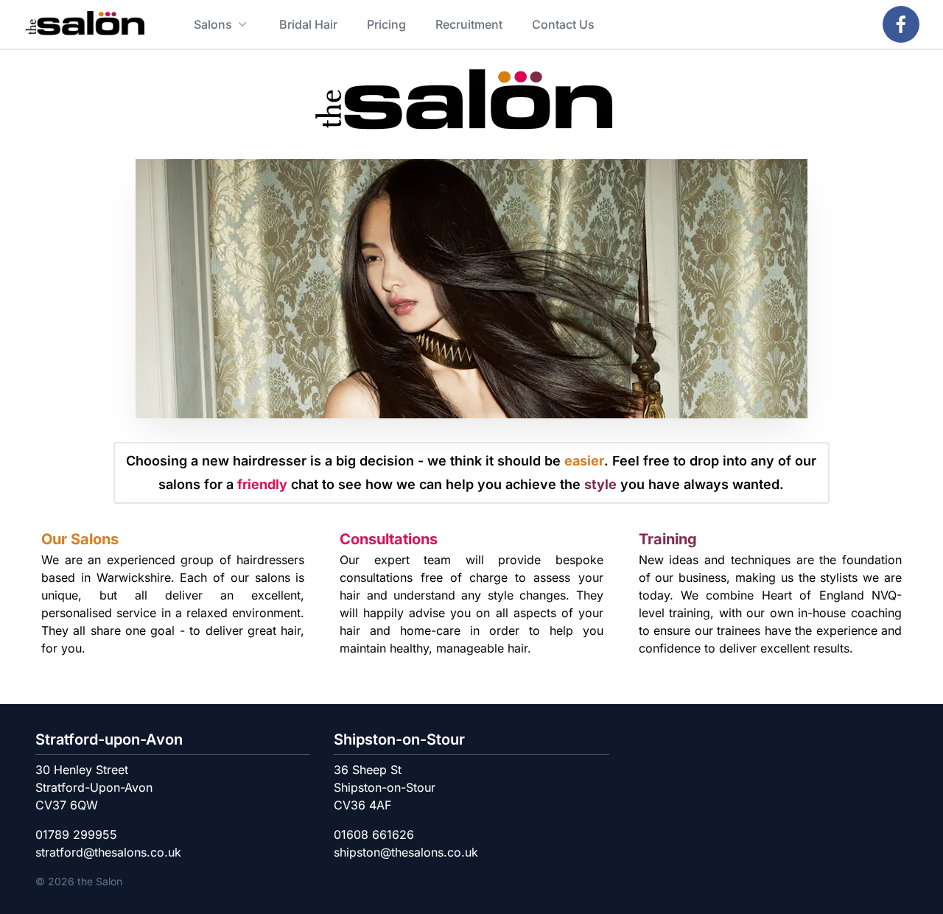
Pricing (386, 24)
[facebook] (901, 24)
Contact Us (563, 24)
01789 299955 (76, 834)
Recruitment (468, 24)
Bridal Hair (308, 24)
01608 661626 (374, 834)
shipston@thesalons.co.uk (406, 852)
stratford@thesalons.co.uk (108, 852)
